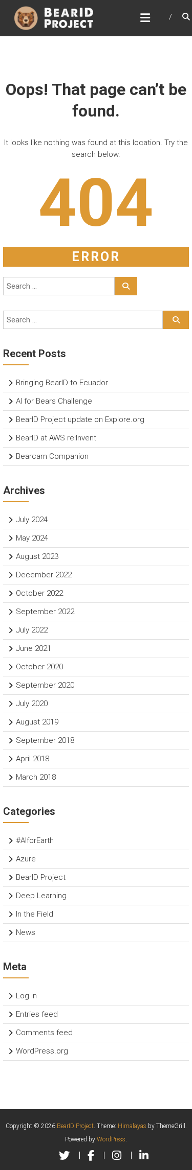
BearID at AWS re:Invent (56, 437)
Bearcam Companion (52, 456)
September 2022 (45, 611)
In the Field (34, 914)
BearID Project (41, 877)
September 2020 (45, 685)
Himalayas (132, 1126)
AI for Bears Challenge (54, 401)
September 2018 (45, 740)
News (25, 932)
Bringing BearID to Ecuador (62, 382)
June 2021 (33, 648)
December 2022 (44, 574)
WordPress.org (42, 1051)
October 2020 (39, 666)
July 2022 (32, 630)
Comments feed (44, 1032)
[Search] (126, 286)
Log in (26, 995)
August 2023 (37, 556)
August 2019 (37, 722)
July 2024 (32, 519)
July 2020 (32, 703)
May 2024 (32, 538)
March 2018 (36, 777)
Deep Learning (41, 895)
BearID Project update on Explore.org (80, 419)
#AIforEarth (35, 840)
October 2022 (39, 593)
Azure (26, 858)
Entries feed (37, 1014)
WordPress (111, 1139)
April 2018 (32, 758)
